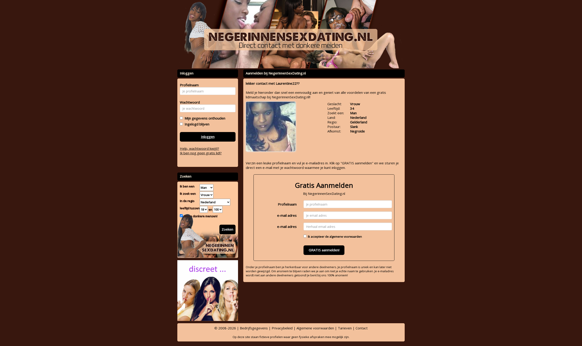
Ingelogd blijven (196, 124)
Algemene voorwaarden (315, 328)
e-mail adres (287, 215)
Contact (362, 328)
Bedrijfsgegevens (254, 328)
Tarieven (345, 328)
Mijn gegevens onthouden (204, 118)
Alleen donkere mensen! (200, 216)
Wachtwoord (188, 102)
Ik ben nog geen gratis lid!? (201, 153)
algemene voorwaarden (345, 236)
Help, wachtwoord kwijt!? (199, 148)
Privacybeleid (282, 328)
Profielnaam (287, 204)
